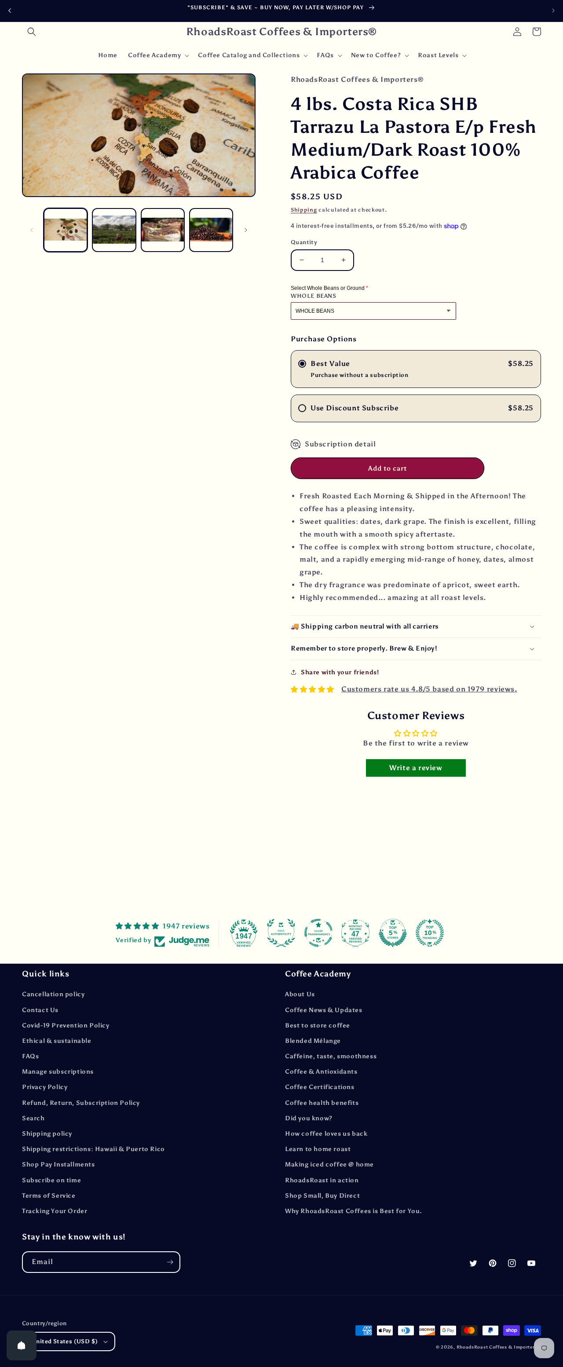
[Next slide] (553, 10)
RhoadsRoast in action (322, 1180)
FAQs (30, 1056)
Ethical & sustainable (56, 1041)
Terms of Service (49, 1195)
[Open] (22, 1345)
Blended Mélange (313, 1041)
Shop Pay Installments (58, 1164)
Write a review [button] (415, 768)
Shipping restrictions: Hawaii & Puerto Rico (93, 1149)
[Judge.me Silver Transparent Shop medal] (318, 933)
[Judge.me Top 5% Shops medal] (393, 933)
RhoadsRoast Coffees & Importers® (499, 1347)
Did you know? (309, 1118)
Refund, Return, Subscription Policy (81, 1103)
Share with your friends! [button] (340, 672)
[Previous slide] (9, 11)
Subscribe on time (51, 1180)
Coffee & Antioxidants (321, 1071)
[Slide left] (31, 230)
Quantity (304, 242)
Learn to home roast (318, 1149)
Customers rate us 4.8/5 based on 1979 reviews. (429, 689)
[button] (31, 31)
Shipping (304, 210)
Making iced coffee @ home (329, 1164)
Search (33, 1118)
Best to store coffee (317, 1025)
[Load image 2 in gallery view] (114, 230)
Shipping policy (47, 1133)
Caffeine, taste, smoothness (331, 1056)
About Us (300, 994)
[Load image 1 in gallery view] (66, 230)
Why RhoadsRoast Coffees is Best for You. (353, 1211)
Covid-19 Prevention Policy (66, 1025)
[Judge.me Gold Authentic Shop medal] (281, 933)
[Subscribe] (169, 1262)
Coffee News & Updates (323, 1010)
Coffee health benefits (321, 1103)
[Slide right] (246, 230)
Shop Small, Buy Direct (322, 1195)
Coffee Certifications (320, 1087)
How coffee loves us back (326, 1133)
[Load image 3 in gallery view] (163, 230)
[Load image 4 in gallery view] (211, 230)
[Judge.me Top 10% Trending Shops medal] (430, 933)
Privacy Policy (44, 1087)
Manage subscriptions (58, 1071)
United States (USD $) (65, 1341)
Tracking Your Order (54, 1211)
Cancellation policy (53, 994)
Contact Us (40, 1010)
